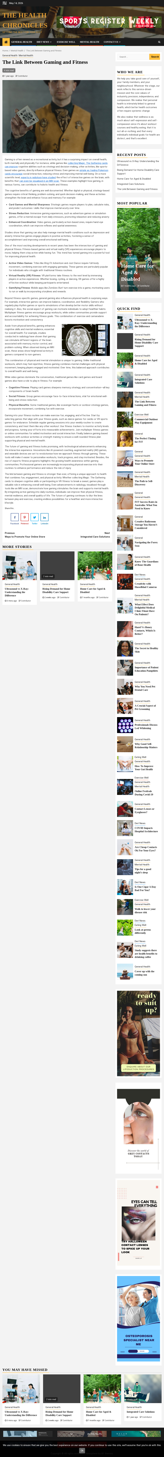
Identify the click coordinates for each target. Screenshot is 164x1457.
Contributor (23, 76)
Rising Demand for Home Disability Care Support (146, 342)
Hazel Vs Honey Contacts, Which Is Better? (145, 630)
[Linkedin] (45, 517)
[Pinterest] (25, 517)
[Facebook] (15, 517)
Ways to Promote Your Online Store (25, 535)
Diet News (43, 42)
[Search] (159, 42)
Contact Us (111, 42)
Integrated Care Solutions (95, 535)
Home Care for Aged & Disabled (134, 178)
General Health (21, 42)
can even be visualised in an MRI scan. (39, 181)
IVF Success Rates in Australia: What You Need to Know (146, 505)
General (139, 433)
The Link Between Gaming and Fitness (137, 189)
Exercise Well (66, 42)
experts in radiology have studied (38, 177)
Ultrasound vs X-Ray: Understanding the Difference (17, 592)
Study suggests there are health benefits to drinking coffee (146, 953)
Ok (82, 1450)
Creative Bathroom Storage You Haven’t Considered (146, 525)
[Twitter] (35, 517)
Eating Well (140, 757)
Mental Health (89, 42)
